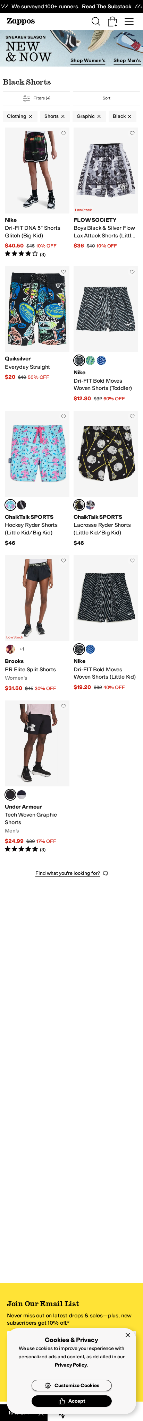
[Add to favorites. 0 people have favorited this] (63, 133)
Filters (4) (42, 98)
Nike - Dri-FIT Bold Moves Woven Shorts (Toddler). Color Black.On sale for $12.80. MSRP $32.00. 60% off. (106, 334)
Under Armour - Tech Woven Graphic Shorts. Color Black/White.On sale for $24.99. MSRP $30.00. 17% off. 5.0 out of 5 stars (37, 776)
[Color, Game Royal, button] (101, 360)
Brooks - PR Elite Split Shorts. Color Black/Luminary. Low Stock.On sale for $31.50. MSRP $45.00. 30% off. (37, 623)
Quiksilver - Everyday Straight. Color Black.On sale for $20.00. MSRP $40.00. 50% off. (37, 334)
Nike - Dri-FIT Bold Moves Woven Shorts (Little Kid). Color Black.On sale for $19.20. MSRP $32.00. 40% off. (106, 623)
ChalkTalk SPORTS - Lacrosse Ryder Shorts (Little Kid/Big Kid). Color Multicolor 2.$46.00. (106, 479)
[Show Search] (96, 21)
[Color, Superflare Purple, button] (10, 649)
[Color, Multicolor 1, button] (21, 505)
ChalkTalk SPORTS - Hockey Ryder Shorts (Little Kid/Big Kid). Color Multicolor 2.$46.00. (37, 479)
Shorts (51, 116)
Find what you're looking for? (67, 873)
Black (119, 116)
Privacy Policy (71, 1365)
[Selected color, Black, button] (79, 360)
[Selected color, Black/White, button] (10, 794)
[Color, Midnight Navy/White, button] (21, 794)
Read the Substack (106, 6)
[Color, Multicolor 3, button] (90, 505)
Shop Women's (87, 60)
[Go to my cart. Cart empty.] (112, 21)
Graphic (86, 116)
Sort (106, 98)
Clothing (16, 116)
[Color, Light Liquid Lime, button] (90, 360)
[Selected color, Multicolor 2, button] (10, 505)
